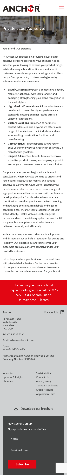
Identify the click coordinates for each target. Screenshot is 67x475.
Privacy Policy (43, 381)
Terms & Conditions (47, 385)
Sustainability (43, 373)
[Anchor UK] (22, 8)
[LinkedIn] (62, 312)
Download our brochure (36, 409)
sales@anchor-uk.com (22, 340)
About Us (8, 381)
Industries (8, 373)
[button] (61, 7)
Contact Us (42, 377)
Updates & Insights (13, 377)
